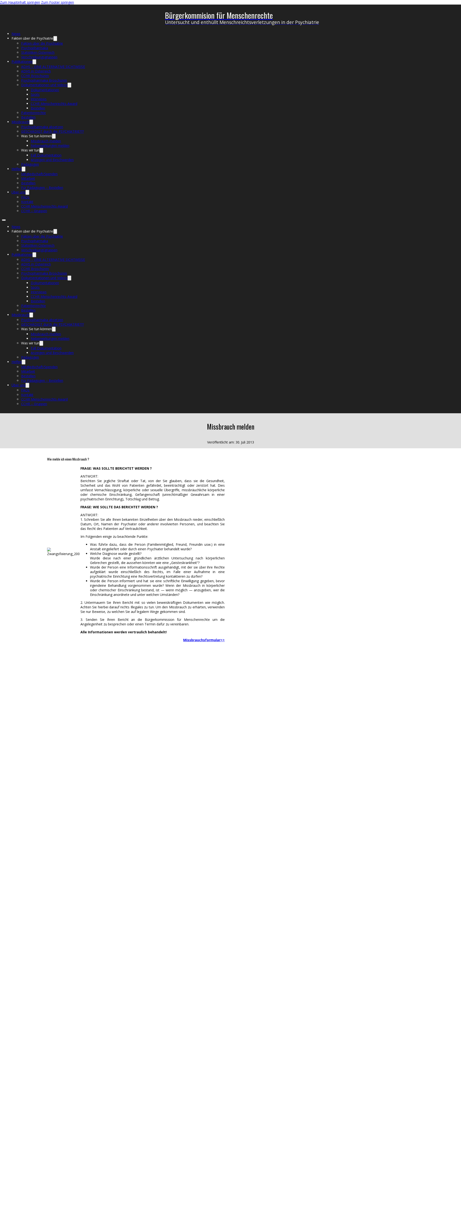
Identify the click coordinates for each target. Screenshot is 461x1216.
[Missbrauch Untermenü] (31, 122)
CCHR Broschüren (35, 75)
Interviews (39, 99)
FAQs (25, 197)
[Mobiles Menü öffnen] (4, 220)
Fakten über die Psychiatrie (42, 43)
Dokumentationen (45, 90)
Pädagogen (30, 164)
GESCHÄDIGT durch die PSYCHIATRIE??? (52, 131)
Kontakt (27, 201)
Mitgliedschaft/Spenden (39, 174)
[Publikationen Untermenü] (34, 61)
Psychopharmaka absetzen (42, 127)
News (16, 33)
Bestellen (38, 108)
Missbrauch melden (46, 141)
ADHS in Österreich (36, 71)
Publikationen (22, 61)
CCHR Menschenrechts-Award (54, 103)
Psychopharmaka (34, 48)
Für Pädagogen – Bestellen (42, 187)
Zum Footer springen (57, 2)
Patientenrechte (33, 112)
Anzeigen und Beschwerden (52, 159)
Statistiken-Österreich (38, 52)
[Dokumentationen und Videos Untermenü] (69, 85)
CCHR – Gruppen (34, 211)
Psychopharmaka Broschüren (44, 80)
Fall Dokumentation (46, 155)
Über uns (18, 192)
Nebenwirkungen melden (50, 145)
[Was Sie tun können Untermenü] (54, 136)
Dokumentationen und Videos (44, 85)
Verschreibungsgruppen (39, 57)
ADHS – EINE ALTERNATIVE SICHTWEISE (53, 66)
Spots (35, 94)
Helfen (17, 169)
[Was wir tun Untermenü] (41, 150)
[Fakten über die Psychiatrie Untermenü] (55, 38)
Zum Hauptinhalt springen (20, 2)
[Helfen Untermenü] (23, 169)
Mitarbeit (28, 178)
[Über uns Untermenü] (27, 192)
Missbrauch (20, 122)
